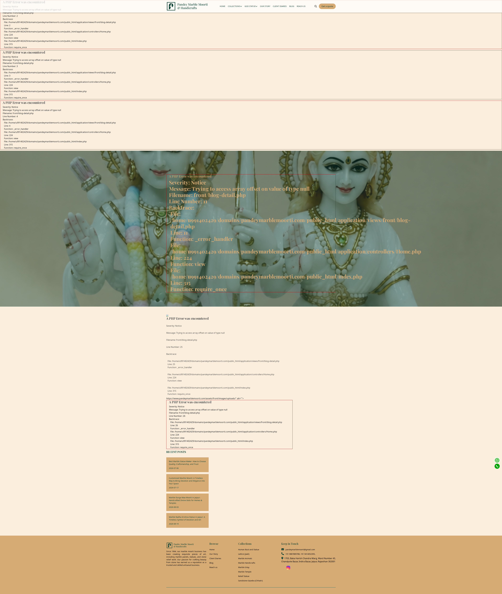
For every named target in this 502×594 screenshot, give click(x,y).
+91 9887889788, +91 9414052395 (300, 554)
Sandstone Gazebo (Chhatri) (250, 580)
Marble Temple (244, 571)
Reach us (213, 567)
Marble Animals (245, 558)
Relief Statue (243, 576)
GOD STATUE (250, 6)
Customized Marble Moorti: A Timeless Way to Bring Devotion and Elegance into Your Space (187, 481)
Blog (211, 563)
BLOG (291, 6)
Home (212, 549)
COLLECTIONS (234, 6)
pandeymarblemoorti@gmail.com (300, 549)
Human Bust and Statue (248, 549)
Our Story (213, 554)
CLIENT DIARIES (280, 6)
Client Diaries (215, 558)
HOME (222, 6)
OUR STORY (265, 6)
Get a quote (327, 6)
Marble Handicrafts (246, 563)
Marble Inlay (243, 567)
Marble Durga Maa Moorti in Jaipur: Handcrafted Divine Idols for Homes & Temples (185, 500)
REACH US (301, 6)
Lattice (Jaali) (243, 554)
